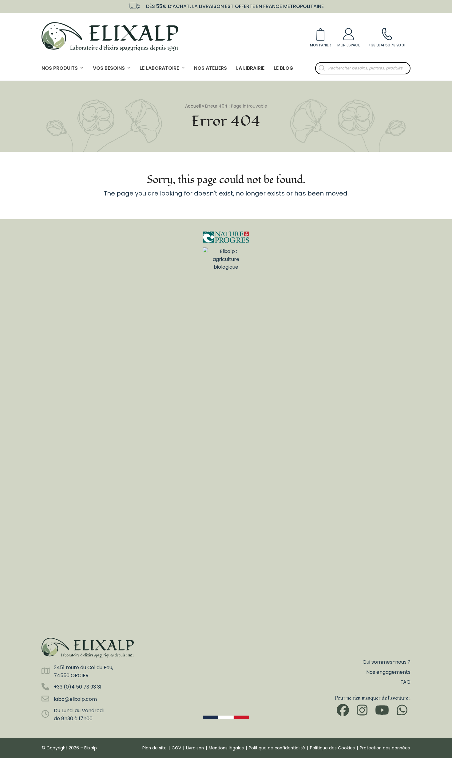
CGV (176, 748)
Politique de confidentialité (277, 748)
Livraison (195, 748)
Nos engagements (388, 672)
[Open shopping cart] (320, 36)
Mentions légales (226, 748)
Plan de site (154, 748)
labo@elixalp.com (75, 699)
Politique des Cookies (332, 748)
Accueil (193, 106)
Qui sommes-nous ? (386, 661)
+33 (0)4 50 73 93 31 (77, 686)
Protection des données (385, 748)
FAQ (405, 681)
